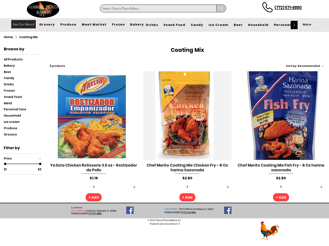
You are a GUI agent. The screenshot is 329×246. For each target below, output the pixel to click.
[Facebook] (130, 210)
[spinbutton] (94, 187)
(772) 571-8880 (288, 7)
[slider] (5, 164)
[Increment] (134, 187)
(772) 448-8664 (188, 212)
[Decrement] (53, 187)
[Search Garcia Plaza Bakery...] (221, 8)
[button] (47, 24)
